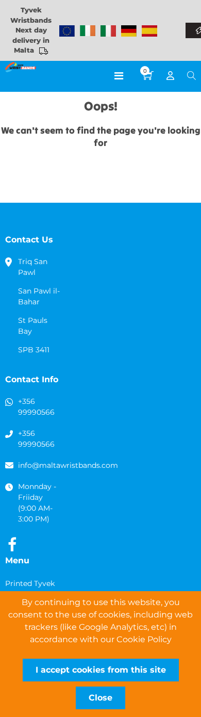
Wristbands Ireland (87, 31)
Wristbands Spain (149, 31)
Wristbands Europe (67, 31)
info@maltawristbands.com (68, 465)
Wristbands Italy (108, 31)
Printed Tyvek (30, 583)
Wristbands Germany (129, 31)
